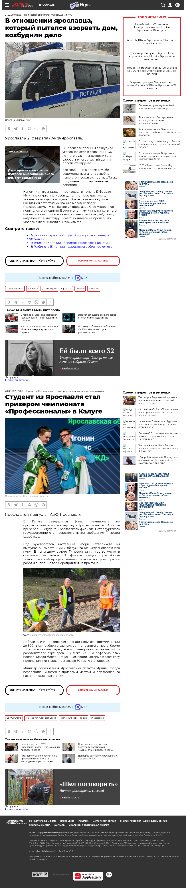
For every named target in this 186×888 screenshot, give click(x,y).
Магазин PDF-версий (104, 821)
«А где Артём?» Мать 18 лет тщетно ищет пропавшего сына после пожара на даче (158, 412)
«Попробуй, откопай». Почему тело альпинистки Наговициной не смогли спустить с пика (158, 460)
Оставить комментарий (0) (93, 261)
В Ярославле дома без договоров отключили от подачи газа (97, 316)
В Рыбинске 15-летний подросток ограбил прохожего (71, 246)
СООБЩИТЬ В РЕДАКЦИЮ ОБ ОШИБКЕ (89, 825)
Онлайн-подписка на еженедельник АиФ (143, 821)
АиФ (28, 120)
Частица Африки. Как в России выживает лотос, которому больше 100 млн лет (158, 448)
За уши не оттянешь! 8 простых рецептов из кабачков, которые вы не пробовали (159, 132)
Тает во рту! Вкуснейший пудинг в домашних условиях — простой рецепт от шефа (157, 400)
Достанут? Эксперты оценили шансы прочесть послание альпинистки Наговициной (159, 436)
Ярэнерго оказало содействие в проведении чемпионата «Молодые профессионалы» (39, 758)
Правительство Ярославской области (26, 496)
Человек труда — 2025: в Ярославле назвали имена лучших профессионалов (40, 747)
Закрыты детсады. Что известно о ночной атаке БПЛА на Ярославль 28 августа (152, 85)
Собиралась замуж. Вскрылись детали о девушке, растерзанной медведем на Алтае (157, 156)
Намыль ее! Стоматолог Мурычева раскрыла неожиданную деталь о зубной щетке (157, 424)
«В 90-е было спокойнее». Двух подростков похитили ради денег (157, 166)
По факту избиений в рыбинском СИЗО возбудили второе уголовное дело (97, 329)
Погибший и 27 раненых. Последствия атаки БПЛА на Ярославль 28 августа (152, 27)
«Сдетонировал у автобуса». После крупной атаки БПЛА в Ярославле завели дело (151, 56)
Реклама (83, 821)
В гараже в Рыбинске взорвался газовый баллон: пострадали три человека (39, 317)
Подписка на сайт (39, 825)
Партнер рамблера (60, 874)
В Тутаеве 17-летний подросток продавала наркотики (71, 243)
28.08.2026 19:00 (14, 391)
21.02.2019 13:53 (13, 14)
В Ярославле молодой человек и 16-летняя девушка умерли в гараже (39, 329)
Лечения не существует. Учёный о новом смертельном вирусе (157, 107)
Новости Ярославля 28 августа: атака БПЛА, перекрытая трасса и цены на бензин (152, 71)
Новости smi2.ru (17, 380)
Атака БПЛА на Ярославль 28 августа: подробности (152, 42)
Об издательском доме (42, 821)
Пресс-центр (67, 821)
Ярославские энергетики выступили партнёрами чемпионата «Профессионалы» (95, 747)
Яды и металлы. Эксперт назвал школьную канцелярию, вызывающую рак (156, 120)
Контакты (59, 825)
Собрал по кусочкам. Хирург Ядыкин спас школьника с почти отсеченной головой (159, 144)
